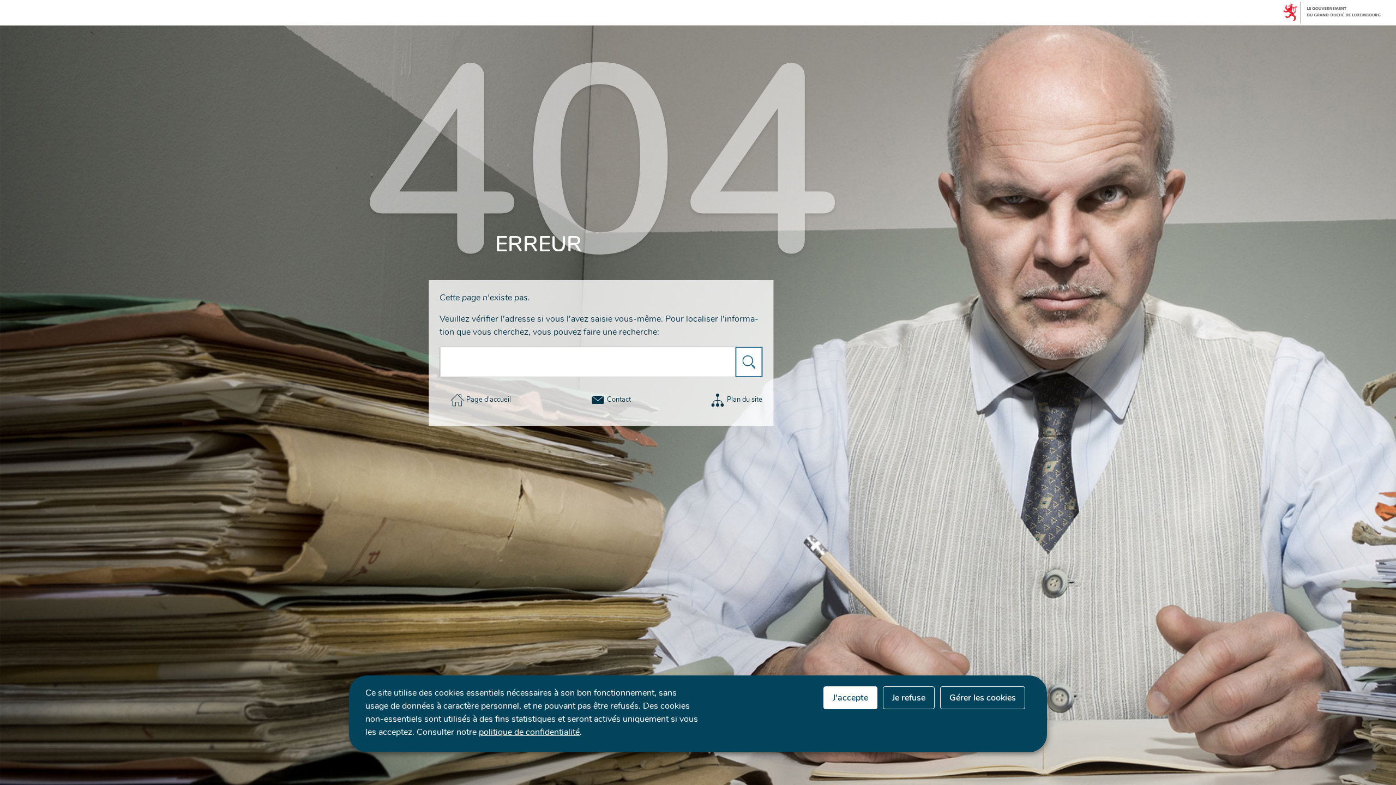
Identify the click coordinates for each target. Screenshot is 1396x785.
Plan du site (744, 399)
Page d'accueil (488, 399)
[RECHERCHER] (748, 362)
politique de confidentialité (529, 732)
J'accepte (850, 698)
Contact (619, 399)
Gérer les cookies (982, 698)
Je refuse (908, 698)
